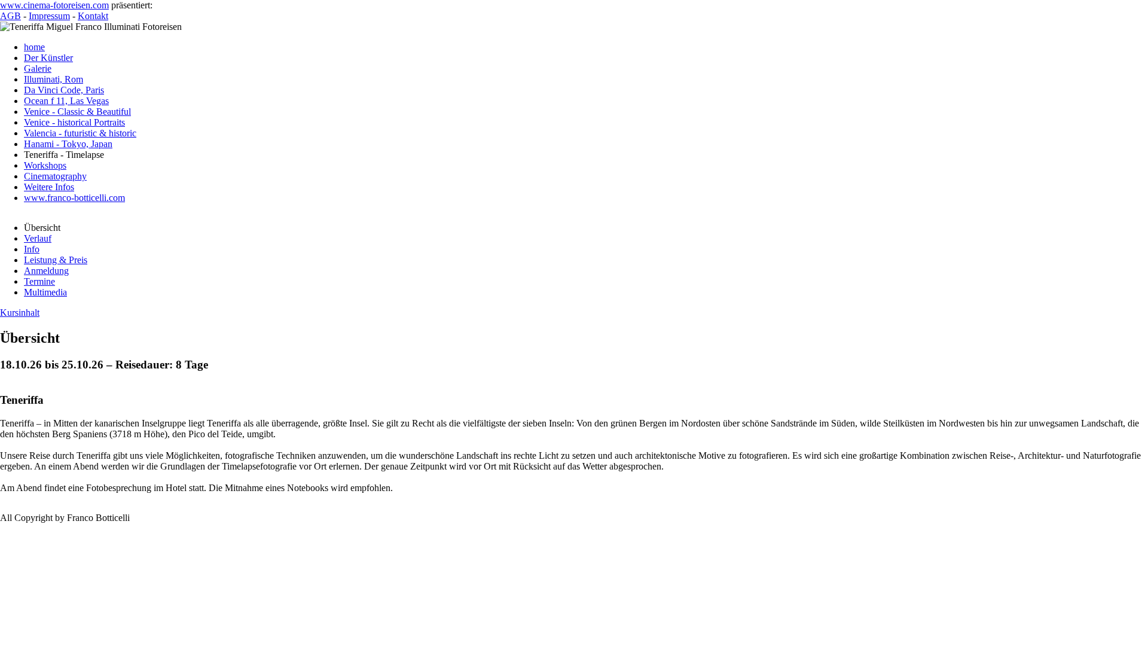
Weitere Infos (49, 187)
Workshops (45, 165)
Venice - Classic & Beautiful (77, 111)
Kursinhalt (19, 312)
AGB (10, 16)
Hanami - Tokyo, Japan (68, 144)
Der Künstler (48, 58)
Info (31, 249)
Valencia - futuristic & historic (80, 133)
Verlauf (37, 238)
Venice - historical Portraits (74, 122)
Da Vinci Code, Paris (64, 90)
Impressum (49, 16)
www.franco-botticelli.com (74, 198)
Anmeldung (46, 271)
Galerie (37, 68)
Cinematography (55, 176)
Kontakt (93, 16)
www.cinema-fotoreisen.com (54, 5)
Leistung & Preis (55, 260)
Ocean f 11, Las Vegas (66, 101)
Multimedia (45, 292)
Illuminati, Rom (53, 79)
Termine (39, 281)
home (34, 47)
